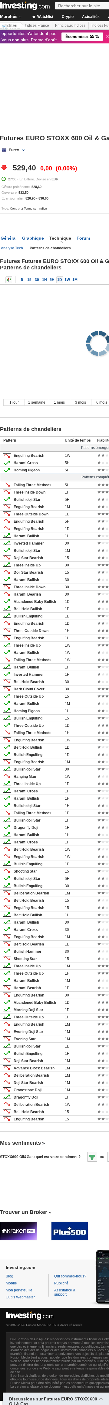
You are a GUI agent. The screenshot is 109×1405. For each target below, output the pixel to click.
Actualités (91, 17)
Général (9, 238)
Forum (83, 238)
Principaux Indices (70, 25)
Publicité (61, 1283)
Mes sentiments (20, 1143)
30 (37, 280)
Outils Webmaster (20, 1297)
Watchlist (44, 17)
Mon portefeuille (19, 1290)
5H (52, 280)
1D (59, 280)
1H (44, 280)
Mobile (11, 1283)
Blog (9, 1276)
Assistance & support (64, 1292)
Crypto (68, 17)
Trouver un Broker (23, 1212)
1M (75, 280)
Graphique (33, 238)
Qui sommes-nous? (70, 1276)
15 (29, 280)
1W (67, 280)
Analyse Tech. (12, 248)
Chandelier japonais (8, 279)
